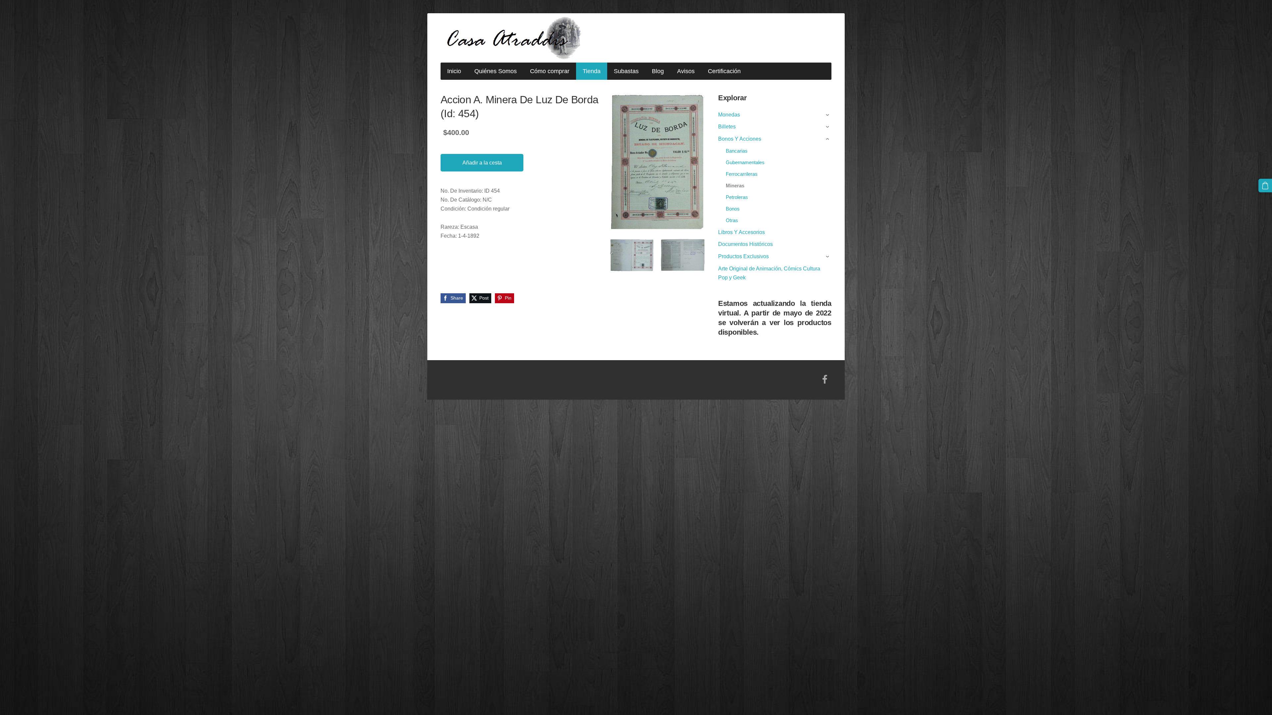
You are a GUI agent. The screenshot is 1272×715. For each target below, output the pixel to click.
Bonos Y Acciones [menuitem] (739, 139)
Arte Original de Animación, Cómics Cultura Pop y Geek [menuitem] (769, 273)
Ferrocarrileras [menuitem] (742, 174)
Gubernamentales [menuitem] (745, 162)
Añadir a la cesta (482, 163)
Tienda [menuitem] (592, 71)
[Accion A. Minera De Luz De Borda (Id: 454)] (632, 255)
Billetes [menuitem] (727, 126)
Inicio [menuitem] (454, 71)
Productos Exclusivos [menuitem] (743, 256)
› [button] (827, 115)
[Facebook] (824, 379)
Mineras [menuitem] (735, 185)
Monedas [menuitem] (729, 115)
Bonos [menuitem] (733, 209)
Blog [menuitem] (658, 71)
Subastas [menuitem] (626, 71)
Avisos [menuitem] (686, 71)
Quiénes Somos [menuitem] (495, 71)
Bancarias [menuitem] (737, 151)
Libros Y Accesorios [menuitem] (741, 232)
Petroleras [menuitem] (737, 197)
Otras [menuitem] (732, 220)
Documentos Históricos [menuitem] (745, 244)
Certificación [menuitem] (724, 71)
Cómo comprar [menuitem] (549, 71)
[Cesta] (1265, 185)
